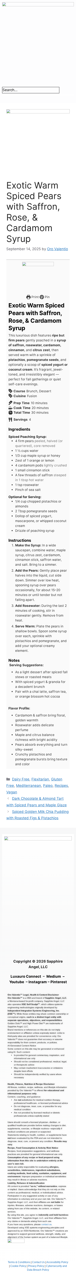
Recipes (61, 785)
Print (35, 297)
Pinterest (58, 982)
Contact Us (38, 1262)
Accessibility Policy (57, 1262)
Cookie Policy (18, 1266)
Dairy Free (20, 779)
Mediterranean (28, 785)
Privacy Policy (36, 1266)
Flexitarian (40, 779)
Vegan (11, 792)
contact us (46, 1224)
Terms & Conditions (19, 1262)
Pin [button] (47, 297)
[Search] (65, 91)
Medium (53, 976)
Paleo (48, 785)
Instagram (37, 982)
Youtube (16, 982)
